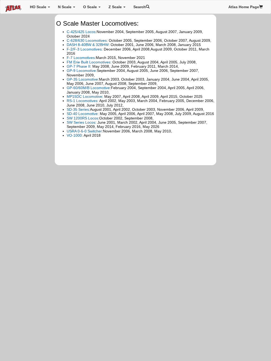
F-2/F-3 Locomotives (84, 49)
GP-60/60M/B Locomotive (88, 88)
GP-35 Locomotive (82, 79)
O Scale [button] (90, 7)
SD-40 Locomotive (82, 114)
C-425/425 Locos (81, 32)
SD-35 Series (78, 109)
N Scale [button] (65, 7)
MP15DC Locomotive (84, 96)
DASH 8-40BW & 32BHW (88, 45)
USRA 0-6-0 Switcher (84, 131)
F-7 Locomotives (81, 57)
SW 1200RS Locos (82, 118)
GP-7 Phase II (78, 66)
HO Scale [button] (38, 7)
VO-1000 (74, 135)
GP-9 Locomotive (81, 70)
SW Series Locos (81, 122)
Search (139, 7)
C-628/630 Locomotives (87, 40)
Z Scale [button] (116, 7)
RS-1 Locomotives (82, 101)
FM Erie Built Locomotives (88, 62)
